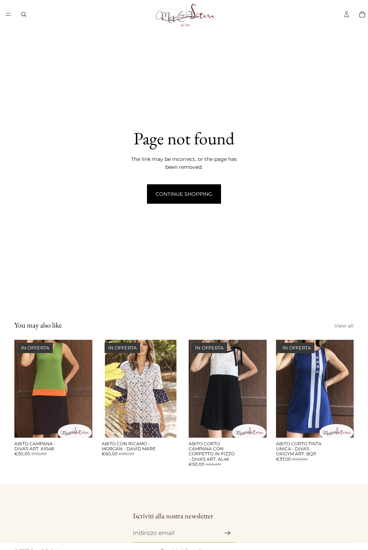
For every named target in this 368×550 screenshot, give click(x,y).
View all (344, 326)
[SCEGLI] (81, 426)
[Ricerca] (24, 14)
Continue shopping (184, 194)
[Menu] (8, 14)
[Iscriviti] (227, 532)
